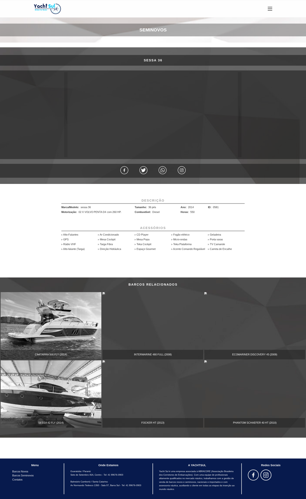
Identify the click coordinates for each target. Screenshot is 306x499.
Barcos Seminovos (23, 475)
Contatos (17, 479)
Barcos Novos (20, 471)
